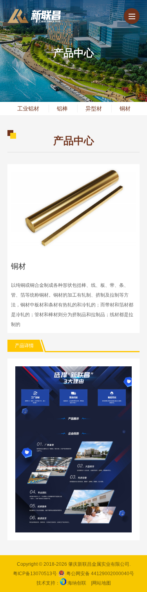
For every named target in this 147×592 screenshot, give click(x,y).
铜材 (125, 108)
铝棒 (62, 108)
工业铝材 (28, 108)
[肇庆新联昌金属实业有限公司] (34, 16)
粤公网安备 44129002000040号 (99, 573)
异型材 (93, 108)
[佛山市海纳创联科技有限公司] (63, 583)
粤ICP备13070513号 (35, 573)
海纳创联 (76, 583)
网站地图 (101, 583)
